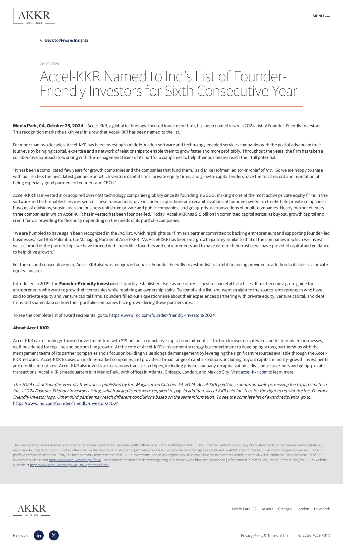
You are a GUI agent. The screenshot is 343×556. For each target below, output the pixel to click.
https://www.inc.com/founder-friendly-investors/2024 (162, 315)
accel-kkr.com (254, 372)
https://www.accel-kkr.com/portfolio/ (75, 460)
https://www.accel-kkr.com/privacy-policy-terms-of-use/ (69, 465)
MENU (318, 16)
